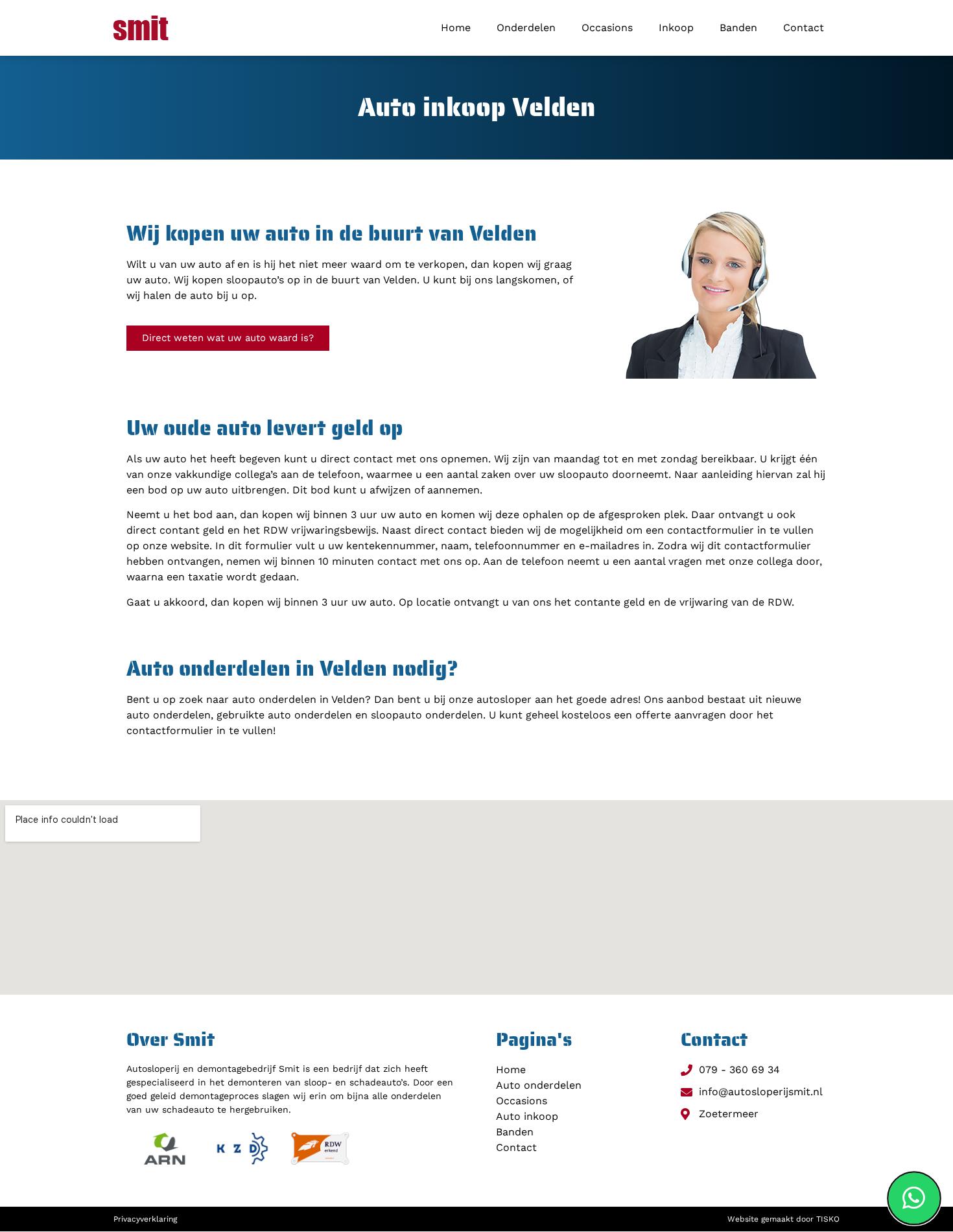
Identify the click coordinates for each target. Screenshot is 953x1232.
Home (456, 27)
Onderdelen (526, 27)
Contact (803, 27)
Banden (738, 27)
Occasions (607, 27)
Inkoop (676, 27)
